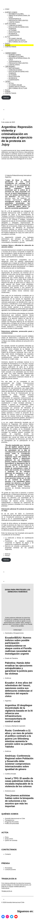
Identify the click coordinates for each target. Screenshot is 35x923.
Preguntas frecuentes (12, 822)
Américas (8, 678)
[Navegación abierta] (2, 50)
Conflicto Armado (10, 774)
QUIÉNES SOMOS (9, 814)
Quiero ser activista (11, 840)
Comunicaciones (10, 869)
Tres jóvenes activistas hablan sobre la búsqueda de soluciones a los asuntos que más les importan (19, 801)
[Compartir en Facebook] (9, 109)
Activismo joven (10, 791)
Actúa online (9, 839)
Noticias (7, 554)
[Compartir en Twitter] (9, 119)
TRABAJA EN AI (6, 891)
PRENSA (5, 863)
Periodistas (8, 868)
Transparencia (9, 820)
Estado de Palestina (11, 658)
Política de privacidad (12, 823)
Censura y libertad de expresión (15, 726)
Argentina (8, 701)
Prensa (7, 555)
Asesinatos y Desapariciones (14, 633)
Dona (7, 837)
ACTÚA (4, 832)
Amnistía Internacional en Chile (15, 818)
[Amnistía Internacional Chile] (11, 6)
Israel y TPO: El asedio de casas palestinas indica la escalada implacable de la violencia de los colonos (19, 782)
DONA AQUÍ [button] (17, 630)
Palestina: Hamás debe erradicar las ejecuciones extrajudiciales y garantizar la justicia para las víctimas (19, 668)
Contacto (8, 854)
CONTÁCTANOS (9, 849)
